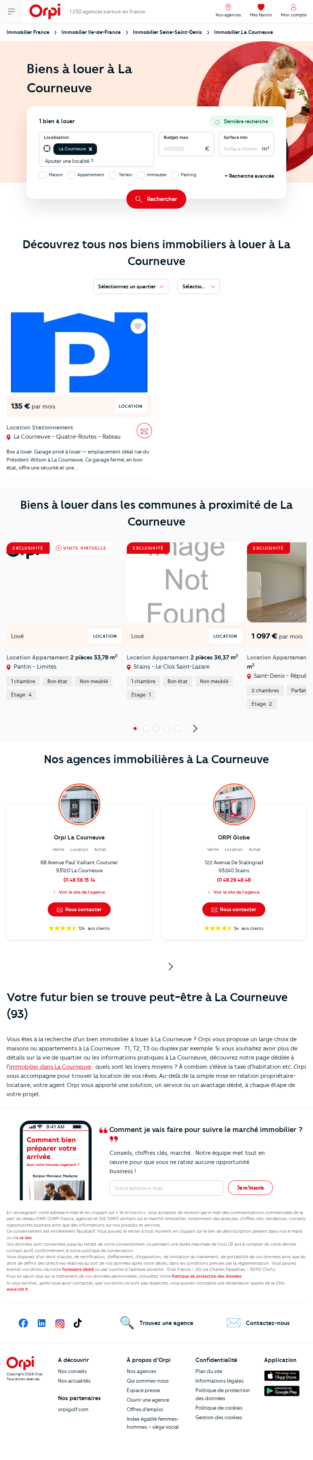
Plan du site (208, 1371)
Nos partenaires (79, 1398)
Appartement (90, 174)
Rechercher (162, 199)
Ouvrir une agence (148, 1400)
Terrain (125, 174)
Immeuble (156, 174)
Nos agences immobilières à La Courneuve (156, 759)
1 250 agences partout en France (107, 11)
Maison (56, 174)
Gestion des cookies (218, 1417)
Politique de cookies (218, 1408)
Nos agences (141, 1371)
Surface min (236, 137)
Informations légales (219, 1381)
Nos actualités (74, 1381)
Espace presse (143, 1390)
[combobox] (99, 149)
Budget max (176, 137)
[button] (90, 149)
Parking (188, 174)
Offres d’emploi (145, 1409)
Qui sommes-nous (148, 1381)
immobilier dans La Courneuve (50, 1066)
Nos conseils (72, 1371)
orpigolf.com (73, 1409)
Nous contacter (83, 909)
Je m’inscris (250, 1188)
